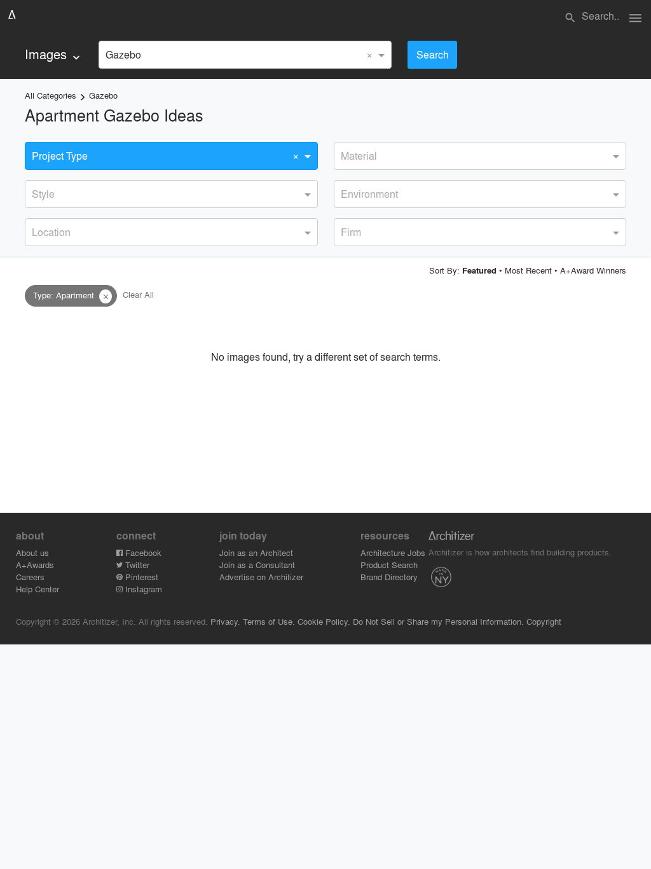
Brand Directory (389, 577)
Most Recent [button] (528, 270)
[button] (105, 296)
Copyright (543, 621)
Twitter (136, 565)
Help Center (37, 589)
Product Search (389, 565)
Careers (30, 577)
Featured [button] (479, 270)
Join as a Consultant (257, 565)
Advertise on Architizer (261, 577)
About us (32, 552)
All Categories (50, 95)
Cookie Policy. (324, 621)
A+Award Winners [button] (593, 270)
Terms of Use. (269, 621)
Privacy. (225, 621)
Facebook (142, 552)
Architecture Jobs (392, 552)
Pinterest (140, 577)
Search (432, 54)
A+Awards (35, 565)
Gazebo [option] (123, 54)
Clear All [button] (138, 295)
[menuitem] (54, 54)
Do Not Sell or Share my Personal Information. (438, 621)
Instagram (142, 589)
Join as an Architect (256, 552)
